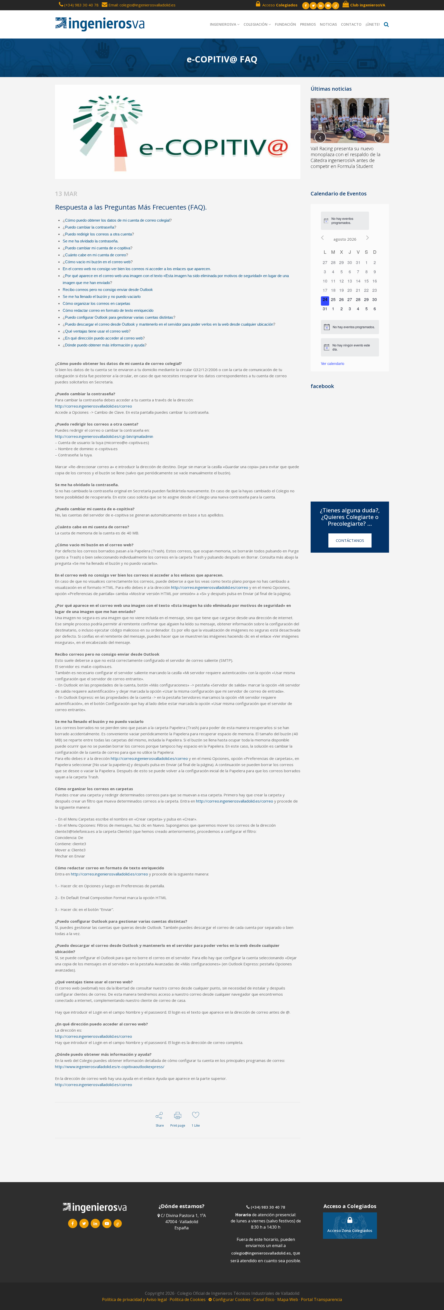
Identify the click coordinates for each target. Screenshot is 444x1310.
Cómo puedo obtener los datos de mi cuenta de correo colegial (117, 220)
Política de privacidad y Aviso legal (135, 1299)
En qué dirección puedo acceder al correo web (104, 338)
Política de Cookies (188, 1299)
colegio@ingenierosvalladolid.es (261, 1253)
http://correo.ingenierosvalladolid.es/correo (93, 406)
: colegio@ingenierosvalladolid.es (146, 4)
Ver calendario (332, 363)
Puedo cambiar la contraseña (89, 227)
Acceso (279, 4)
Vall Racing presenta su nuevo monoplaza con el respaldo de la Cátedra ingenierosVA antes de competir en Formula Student (345, 157)
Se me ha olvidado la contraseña (90, 241)
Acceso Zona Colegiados (349, 1230)
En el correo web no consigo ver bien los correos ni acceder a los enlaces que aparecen (136, 269)
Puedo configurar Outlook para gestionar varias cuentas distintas (119, 317)
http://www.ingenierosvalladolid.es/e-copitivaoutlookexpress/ (109, 1066)
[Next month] (367, 237)
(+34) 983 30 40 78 (81, 4)
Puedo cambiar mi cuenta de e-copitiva (97, 248)
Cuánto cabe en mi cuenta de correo (95, 255)
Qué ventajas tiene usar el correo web (96, 331)
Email (112, 4)
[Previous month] (322, 237)
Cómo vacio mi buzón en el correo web (98, 262)
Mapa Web (287, 1299)
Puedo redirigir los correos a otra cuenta (98, 234)
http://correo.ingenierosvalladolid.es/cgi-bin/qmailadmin (104, 436)
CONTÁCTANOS (350, 540)
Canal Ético (263, 1299)
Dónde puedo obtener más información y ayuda (104, 345)
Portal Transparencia (321, 1299)
